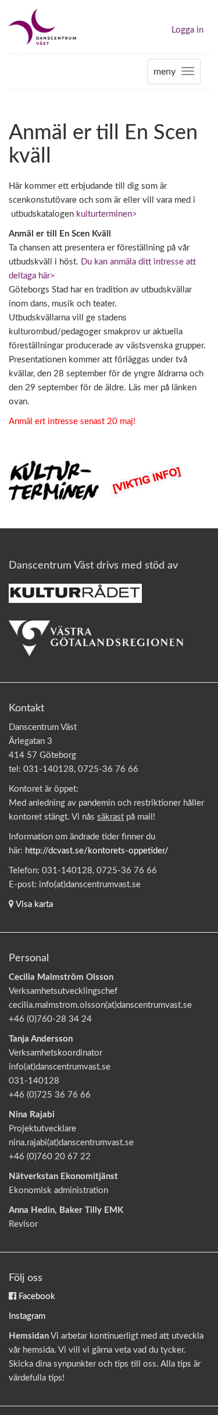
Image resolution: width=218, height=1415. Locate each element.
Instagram (27, 1316)
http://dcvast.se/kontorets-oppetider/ (97, 850)
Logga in (187, 30)
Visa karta (34, 904)
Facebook (37, 1296)
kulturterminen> (106, 214)
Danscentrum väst (42, 27)
